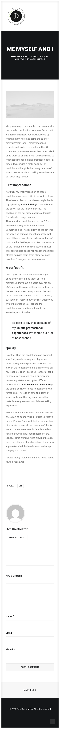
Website (10, 649)
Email (10, 632)
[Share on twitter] (18, 559)
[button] (52, 16)
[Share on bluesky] (38, 559)
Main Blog (30, 690)
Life (20, 486)
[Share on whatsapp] (34, 559)
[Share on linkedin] (30, 559)
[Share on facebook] (13, 559)
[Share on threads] (22, 559)
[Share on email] (47, 559)
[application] (30, 104)
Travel (36, 56)
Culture (44, 56)
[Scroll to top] (52, 721)
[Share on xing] (42, 559)
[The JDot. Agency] (16, 16)
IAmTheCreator (37, 59)
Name (10, 616)
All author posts (16, 537)
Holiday (11, 486)
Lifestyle (19, 59)
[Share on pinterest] (26, 559)
